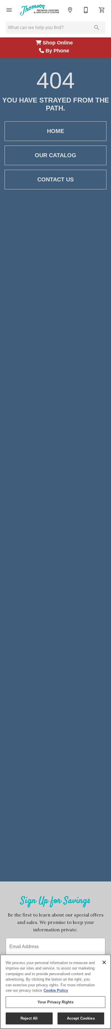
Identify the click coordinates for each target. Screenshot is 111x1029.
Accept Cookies (81, 1018)
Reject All (29, 1018)
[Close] (104, 962)
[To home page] (39, 10)
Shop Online (58, 43)
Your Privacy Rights (55, 1002)
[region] (55, 991)
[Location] (70, 10)
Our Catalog (55, 155)
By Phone (58, 51)
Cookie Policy (56, 990)
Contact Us (55, 179)
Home (55, 131)
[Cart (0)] (102, 10)
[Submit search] (97, 27)
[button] (9, 10)
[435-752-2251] (86, 10)
